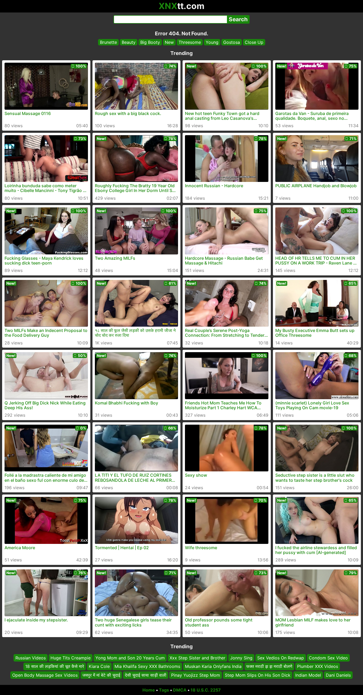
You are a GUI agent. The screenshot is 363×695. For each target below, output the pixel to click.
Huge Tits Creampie (70, 657)
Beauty (129, 42)
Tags (164, 690)
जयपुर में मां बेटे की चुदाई (101, 675)
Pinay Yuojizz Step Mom (195, 675)
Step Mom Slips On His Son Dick (257, 675)
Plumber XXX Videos (317, 666)
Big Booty (150, 42)
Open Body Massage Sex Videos (45, 675)
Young (212, 42)
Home (148, 690)
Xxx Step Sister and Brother (197, 657)
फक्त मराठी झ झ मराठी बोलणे (269, 666)
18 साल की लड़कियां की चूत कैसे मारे (54, 666)
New (169, 42)
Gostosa (231, 42)
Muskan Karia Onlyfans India (213, 666)
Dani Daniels (338, 675)
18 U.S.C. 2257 (206, 690)
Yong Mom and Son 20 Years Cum (130, 657)
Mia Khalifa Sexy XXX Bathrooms (147, 666)
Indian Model (308, 675)
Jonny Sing (241, 657)
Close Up (254, 42)
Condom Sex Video (328, 657)
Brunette (108, 42)
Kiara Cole (99, 666)
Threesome (190, 42)
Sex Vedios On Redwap (280, 657)
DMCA (180, 690)
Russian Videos (30, 657)
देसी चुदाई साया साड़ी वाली (145, 675)
